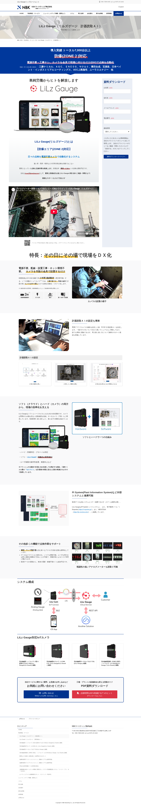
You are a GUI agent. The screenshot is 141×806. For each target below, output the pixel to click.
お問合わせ (22, 718)
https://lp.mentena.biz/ (81, 512)
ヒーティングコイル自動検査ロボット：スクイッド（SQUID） (36, 774)
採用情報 (20, 794)
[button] (46, 694)
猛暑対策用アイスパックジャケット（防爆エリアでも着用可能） (36, 759)
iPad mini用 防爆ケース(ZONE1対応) (29, 766)
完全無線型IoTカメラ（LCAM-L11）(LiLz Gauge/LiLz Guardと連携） (56, 663)
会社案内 (20, 787)
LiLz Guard (31, 457)
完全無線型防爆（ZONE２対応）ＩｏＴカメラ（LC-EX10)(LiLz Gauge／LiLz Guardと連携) (111, 663)
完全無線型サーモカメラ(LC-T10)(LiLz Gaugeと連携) (33, 749)
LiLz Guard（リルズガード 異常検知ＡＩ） (31, 739)
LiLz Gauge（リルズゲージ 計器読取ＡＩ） (31, 736)
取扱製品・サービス (23, 732)
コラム (20, 781)
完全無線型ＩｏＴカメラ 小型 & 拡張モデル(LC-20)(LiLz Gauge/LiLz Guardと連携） (28, 663)
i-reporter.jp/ (87, 509)
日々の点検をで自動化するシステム (54, 156)
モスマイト (30, 469)
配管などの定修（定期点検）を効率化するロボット (33, 756)
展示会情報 (21, 791)
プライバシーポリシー (34, 718)
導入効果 (20, 784)
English (121, 7)
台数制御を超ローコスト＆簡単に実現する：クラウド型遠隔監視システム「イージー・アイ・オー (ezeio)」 (44, 770)
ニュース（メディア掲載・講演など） (28, 777)
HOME (20, 729)
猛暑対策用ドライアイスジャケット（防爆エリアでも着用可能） (36, 762)
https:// (81, 509)
